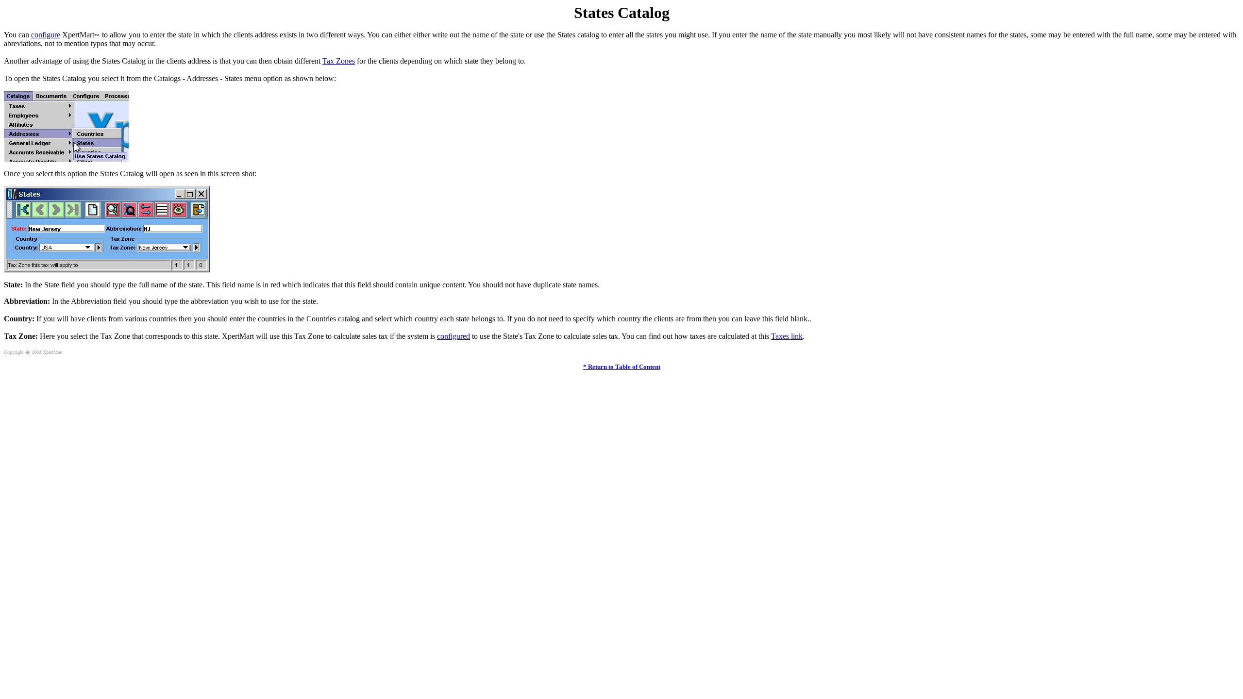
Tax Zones (338, 61)
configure (45, 35)
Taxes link (787, 336)
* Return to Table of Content (621, 366)
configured (453, 336)
